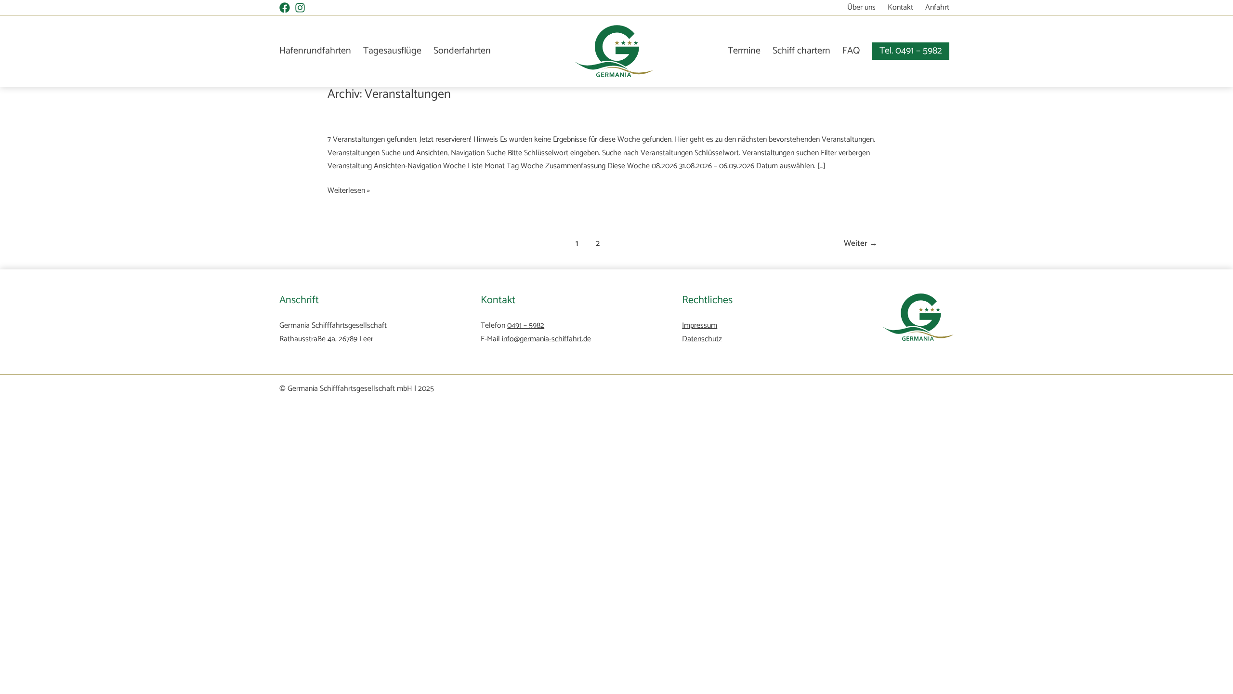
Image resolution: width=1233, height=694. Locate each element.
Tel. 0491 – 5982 (910, 51)
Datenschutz (702, 339)
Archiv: (389, 94)
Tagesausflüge (392, 51)
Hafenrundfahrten (315, 51)
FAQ (851, 51)
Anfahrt (937, 8)
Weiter (861, 243)
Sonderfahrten (462, 51)
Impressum (699, 325)
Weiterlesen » (349, 190)
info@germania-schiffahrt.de (546, 339)
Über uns (861, 8)
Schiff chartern (801, 51)
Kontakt (900, 8)
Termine (744, 51)
